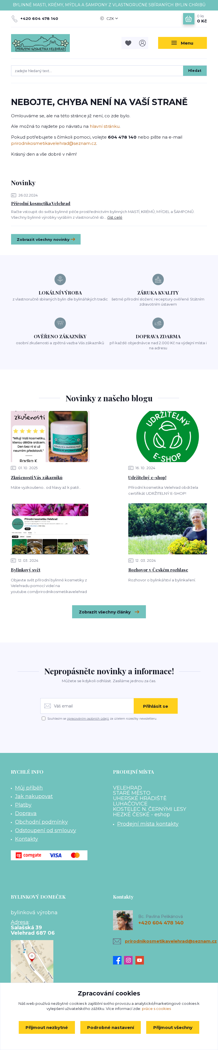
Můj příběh (29, 788)
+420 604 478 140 (39, 18)
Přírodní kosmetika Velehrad (40, 203)
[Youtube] (140, 960)
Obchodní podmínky (41, 822)
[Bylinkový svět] (50, 528)
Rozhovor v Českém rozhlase (158, 570)
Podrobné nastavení (110, 1027)
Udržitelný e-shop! (147, 477)
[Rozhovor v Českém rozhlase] (167, 528)
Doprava (26, 813)
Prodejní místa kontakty (148, 824)
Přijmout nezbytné (47, 1027)
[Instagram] (129, 960)
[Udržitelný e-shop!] (167, 436)
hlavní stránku (105, 126)
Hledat (194, 70)
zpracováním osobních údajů (88, 719)
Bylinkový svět (25, 570)
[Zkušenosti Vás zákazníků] (50, 436)
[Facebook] (118, 960)
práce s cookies (156, 1008)
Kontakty (26, 839)
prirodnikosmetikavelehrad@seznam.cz (53, 143)
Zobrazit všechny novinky (43, 239)
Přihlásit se (155, 706)
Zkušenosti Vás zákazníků (36, 477)
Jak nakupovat (34, 796)
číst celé (114, 217)
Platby (23, 805)
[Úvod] (40, 43)
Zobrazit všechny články (105, 612)
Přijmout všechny (172, 1027)
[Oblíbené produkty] (128, 43)
